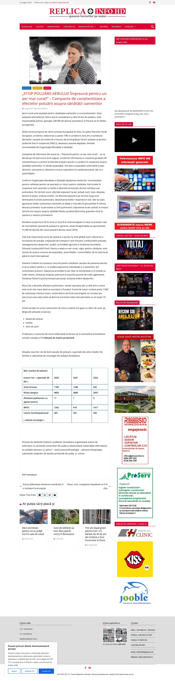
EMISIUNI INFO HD (86, 27)
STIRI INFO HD (69, 27)
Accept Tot (46, 671)
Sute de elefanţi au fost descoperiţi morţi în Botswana (64, 531)
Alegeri (14, 671)
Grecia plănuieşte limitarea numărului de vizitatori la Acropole (43, 486)
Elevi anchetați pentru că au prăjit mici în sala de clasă (33, 531)
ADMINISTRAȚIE (53, 27)
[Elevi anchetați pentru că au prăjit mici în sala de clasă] (34, 511)
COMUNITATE (37, 88)
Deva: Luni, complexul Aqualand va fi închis (87, 486)
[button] (94, 26)
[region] (31, 659)
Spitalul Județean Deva (28, 639)
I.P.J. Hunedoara (26, 634)
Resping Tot (29, 671)
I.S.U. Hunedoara (26, 629)
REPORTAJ (104, 27)
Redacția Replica (41, 109)
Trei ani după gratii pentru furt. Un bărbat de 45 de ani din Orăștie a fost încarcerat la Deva (95, 534)
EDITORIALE (116, 27)
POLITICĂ (39, 27)
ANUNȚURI (129, 27)
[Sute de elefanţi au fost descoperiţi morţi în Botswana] (65, 511)
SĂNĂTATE (47, 88)
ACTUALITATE (27, 27)
